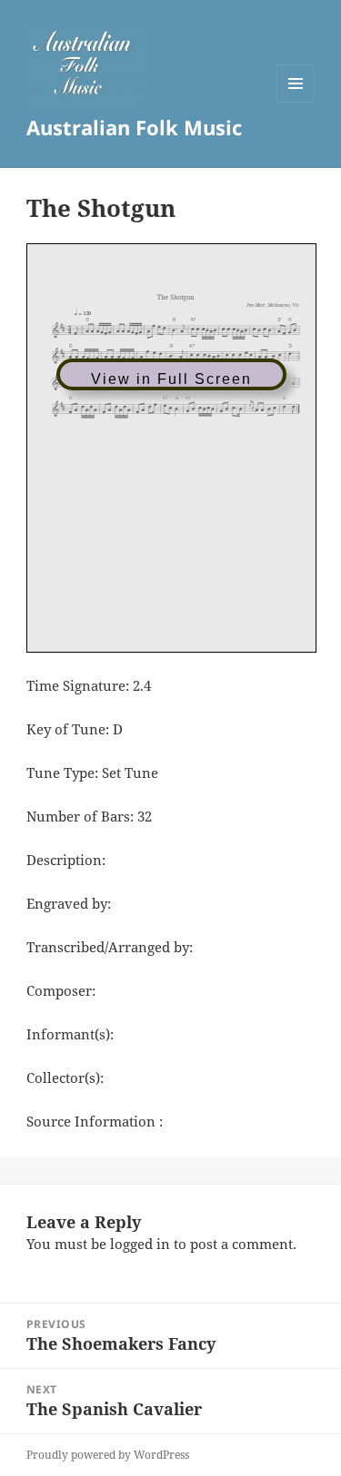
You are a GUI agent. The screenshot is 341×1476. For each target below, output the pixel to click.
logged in (140, 1244)
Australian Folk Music (134, 127)
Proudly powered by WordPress (107, 1454)
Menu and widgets (296, 102)
